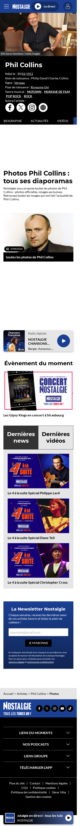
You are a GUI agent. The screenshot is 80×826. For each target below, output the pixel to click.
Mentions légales (56, 783)
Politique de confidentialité (29, 792)
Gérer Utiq (59, 792)
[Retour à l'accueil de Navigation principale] (21, 6)
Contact (35, 783)
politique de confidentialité (40, 662)
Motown (34, 91)
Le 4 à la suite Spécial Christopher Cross (38, 582)
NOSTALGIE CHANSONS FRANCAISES (38, 341)
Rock (28, 96)
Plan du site (17, 783)
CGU (24, 788)
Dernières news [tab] (21, 437)
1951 (29, 74)
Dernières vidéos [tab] (56, 437)
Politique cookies (44, 788)
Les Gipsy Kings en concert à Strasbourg (33, 415)
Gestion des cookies (38, 796)
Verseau (19, 82)
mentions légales (16, 662)
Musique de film (57, 91)
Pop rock (13, 96)
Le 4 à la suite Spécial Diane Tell (31, 538)
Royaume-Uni (40, 87)
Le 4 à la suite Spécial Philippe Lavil (34, 493)
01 (23, 74)
